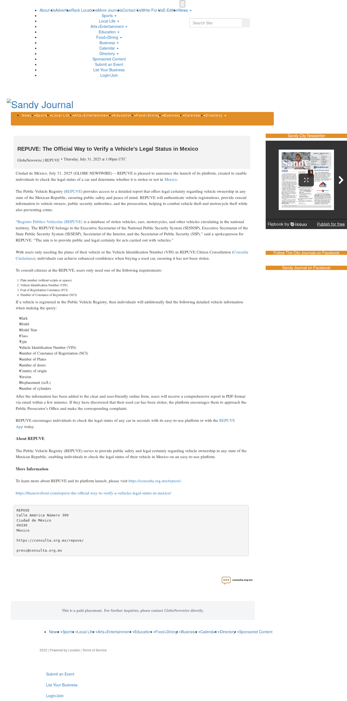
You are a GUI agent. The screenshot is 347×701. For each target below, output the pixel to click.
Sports (108, 15)
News (27, 115)
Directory (107, 53)
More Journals (110, 10)
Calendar (107, 48)
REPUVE (73, 191)
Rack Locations (84, 10)
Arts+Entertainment (108, 26)
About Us (47, 10)
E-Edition (170, 10)
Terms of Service (94, 650)
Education (108, 31)
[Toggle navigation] (182, 3)
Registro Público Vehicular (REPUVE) (50, 221)
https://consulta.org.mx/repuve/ (154, 480)
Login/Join (109, 75)
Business (107, 42)
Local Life (108, 21)
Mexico (171, 179)
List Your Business (109, 69)
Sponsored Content (109, 59)
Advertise (63, 10)
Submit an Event (109, 64)
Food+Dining (107, 37)
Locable (74, 650)
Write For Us (152, 10)
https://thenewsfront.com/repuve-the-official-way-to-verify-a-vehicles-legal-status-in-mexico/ (93, 493)
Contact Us (131, 10)
